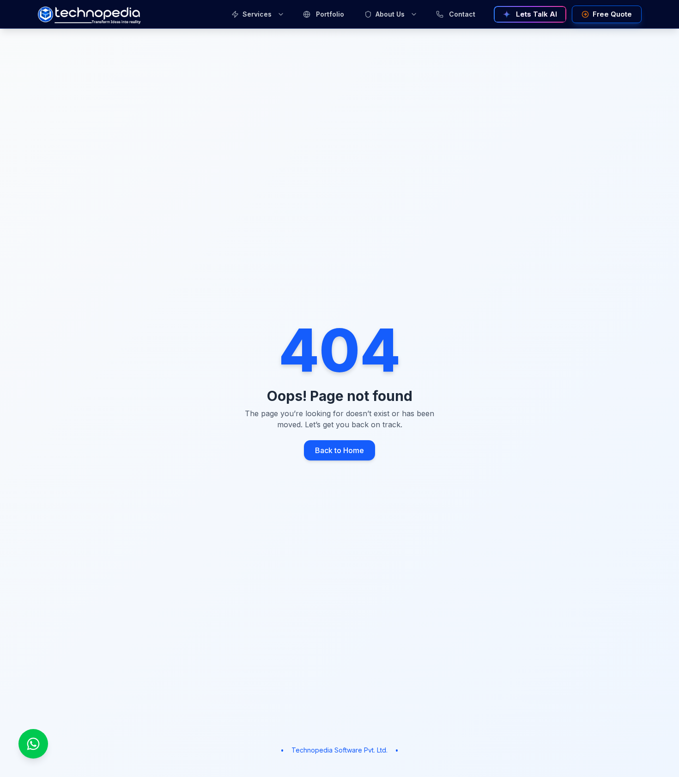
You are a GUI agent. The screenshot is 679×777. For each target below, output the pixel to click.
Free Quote (612, 14)
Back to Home (339, 450)
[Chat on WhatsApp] (33, 744)
